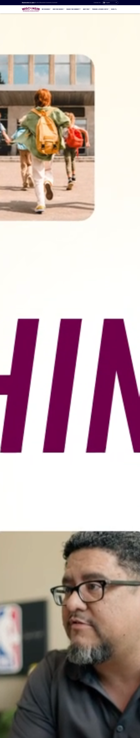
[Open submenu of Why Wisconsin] (50, 9)
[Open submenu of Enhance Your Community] (80, 9)
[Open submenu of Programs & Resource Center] (108, 9)
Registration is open (28, 2)
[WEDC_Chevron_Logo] (31, 7)
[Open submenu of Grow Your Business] (63, 9)
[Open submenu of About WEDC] (89, 9)
